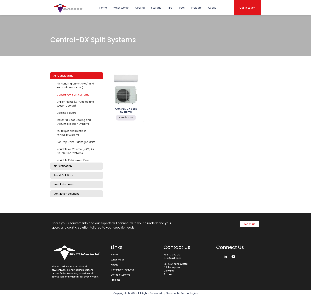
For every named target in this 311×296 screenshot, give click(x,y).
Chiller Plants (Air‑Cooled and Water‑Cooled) (75, 104)
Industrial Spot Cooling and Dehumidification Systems (74, 122)
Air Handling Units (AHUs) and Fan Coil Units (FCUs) (75, 85)
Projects (196, 8)
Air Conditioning (63, 76)
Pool (181, 8)
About (212, 8)
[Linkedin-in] (225, 256)
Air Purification (62, 166)
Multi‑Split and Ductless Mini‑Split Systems (71, 133)
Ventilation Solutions (66, 194)
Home (103, 8)
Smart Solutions (63, 175)
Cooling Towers (66, 113)
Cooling (140, 8)
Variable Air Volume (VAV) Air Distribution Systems (75, 151)
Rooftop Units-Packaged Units (76, 142)
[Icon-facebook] (217, 256)
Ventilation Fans (63, 184)
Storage (156, 8)
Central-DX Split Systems (73, 95)
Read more (126, 117)
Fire (170, 8)
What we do (121, 8)
